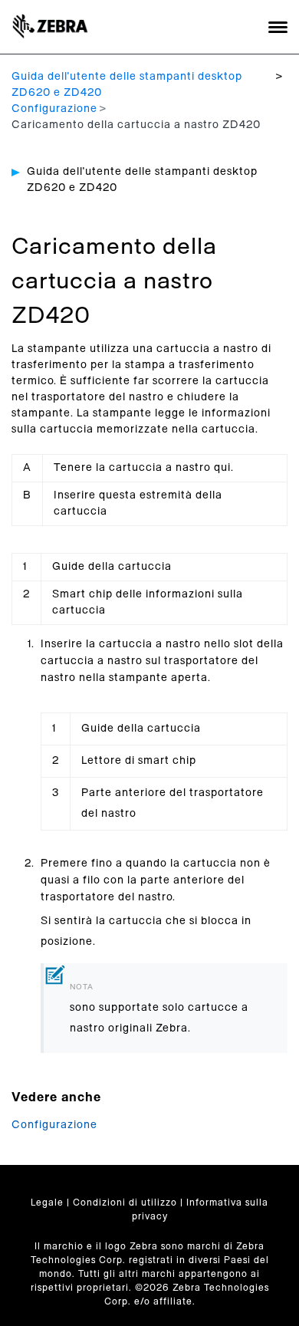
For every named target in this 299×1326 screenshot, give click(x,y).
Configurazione (54, 109)
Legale (47, 1202)
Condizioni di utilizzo (125, 1202)
